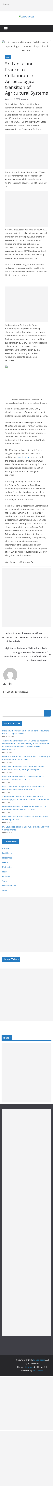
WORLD (5, 890)
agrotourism (23, 457)
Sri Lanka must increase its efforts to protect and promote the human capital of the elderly (27, 637)
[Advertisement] (26, 151)
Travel (5, 881)
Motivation (7, 867)
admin (25, 99)
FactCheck (7, 853)
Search (47, 713)
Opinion (6, 876)
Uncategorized (9, 885)
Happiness (7, 857)
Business (6, 848)
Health (5, 862)
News (8, 57)
